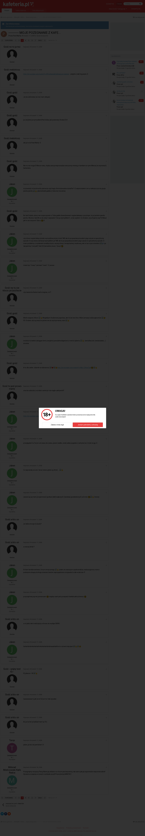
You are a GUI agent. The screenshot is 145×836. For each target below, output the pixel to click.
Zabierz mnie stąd (57, 425)
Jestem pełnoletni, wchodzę (88, 425)
